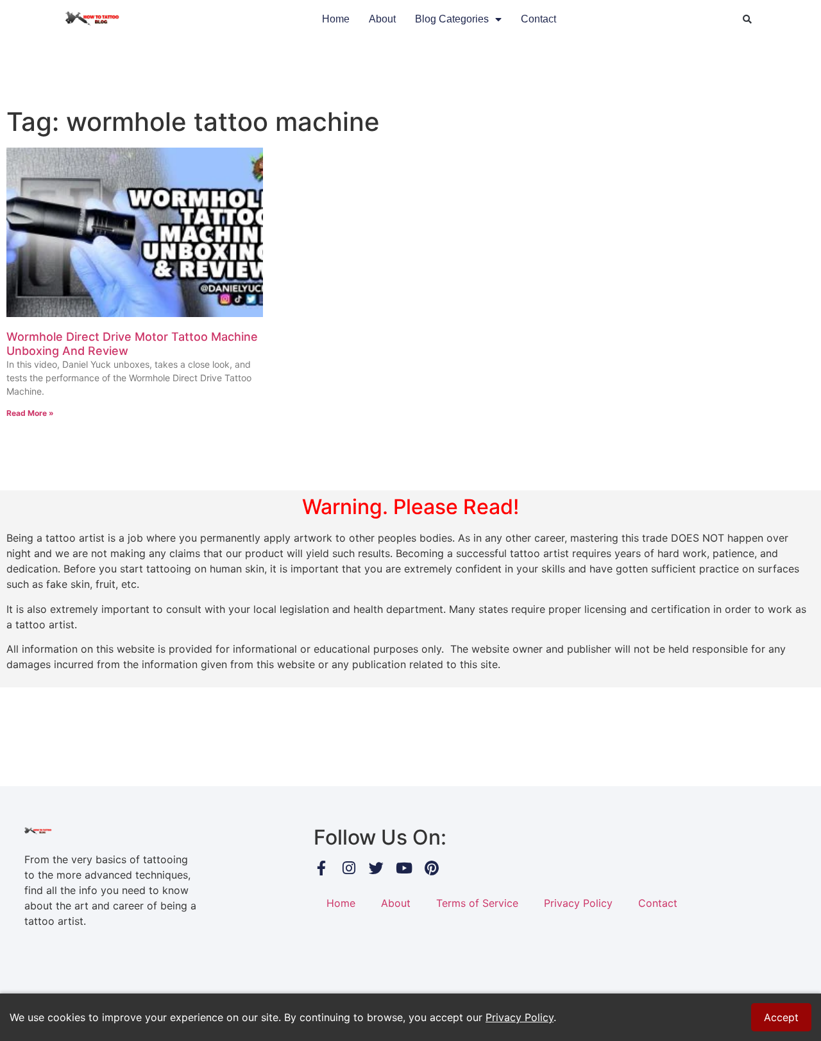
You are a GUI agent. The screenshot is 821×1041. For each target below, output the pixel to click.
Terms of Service (477, 903)
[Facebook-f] (321, 868)
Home (336, 18)
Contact (538, 18)
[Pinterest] (431, 868)
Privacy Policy (578, 903)
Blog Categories (452, 18)
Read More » (30, 413)
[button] (747, 19)
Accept (781, 1017)
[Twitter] (376, 868)
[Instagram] (348, 868)
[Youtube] (403, 868)
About (382, 18)
